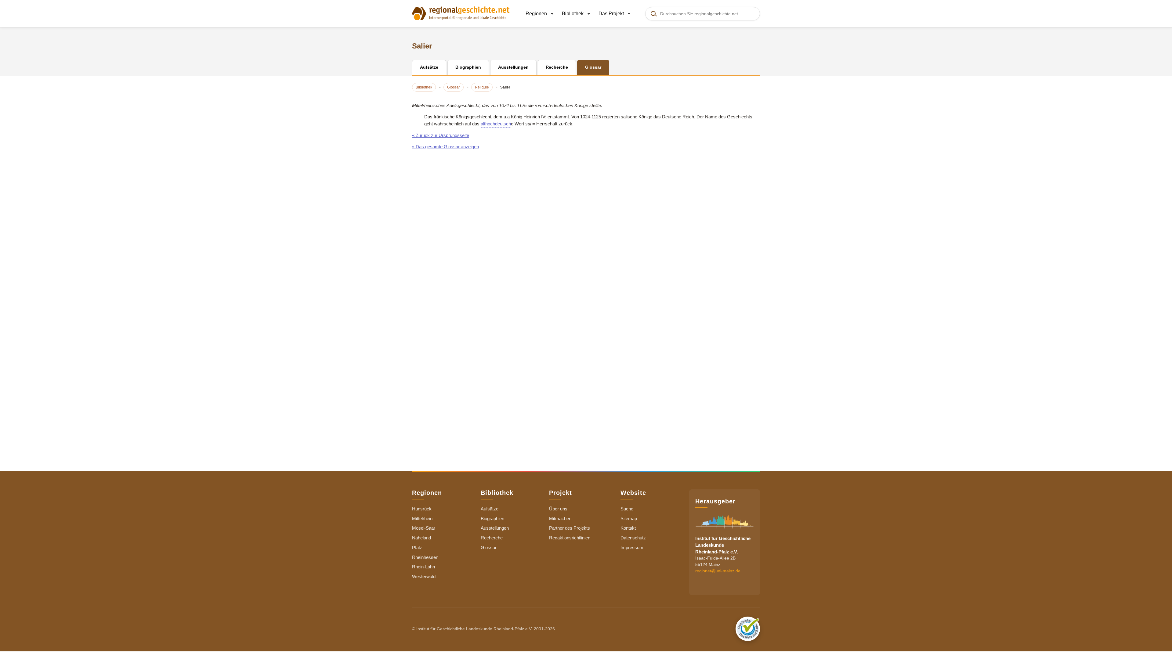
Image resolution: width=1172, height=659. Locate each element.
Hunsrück (422, 508)
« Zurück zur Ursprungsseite (440, 135)
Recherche (492, 537)
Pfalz (417, 547)
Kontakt (628, 528)
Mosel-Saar (423, 528)
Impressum (631, 547)
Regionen (537, 13)
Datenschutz (633, 537)
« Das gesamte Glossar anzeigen (445, 146)
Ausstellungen (495, 528)
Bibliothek (573, 13)
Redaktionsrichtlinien (569, 537)
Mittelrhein (422, 518)
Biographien (492, 518)
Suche (626, 508)
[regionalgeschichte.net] (461, 12)
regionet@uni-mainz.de (717, 570)
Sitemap (628, 518)
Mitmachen (560, 518)
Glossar (489, 547)
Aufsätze (489, 508)
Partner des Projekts (569, 528)
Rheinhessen (425, 557)
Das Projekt (612, 13)
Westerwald (424, 576)
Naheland (421, 537)
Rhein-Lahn (423, 566)
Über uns (558, 508)
